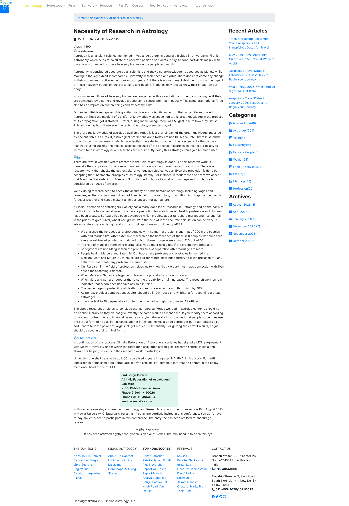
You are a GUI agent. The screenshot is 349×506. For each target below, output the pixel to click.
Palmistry (241, 145)
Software (88, 5)
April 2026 (242, 212)
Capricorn (80, 473)
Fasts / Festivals (246, 167)
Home (81, 18)
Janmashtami (199, 469)
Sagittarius (81, 469)
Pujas (72, 5)
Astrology (243, 130)
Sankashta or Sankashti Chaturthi (190, 464)
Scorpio (86, 464)
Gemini (96, 456)
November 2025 (246, 233)
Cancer (78, 460)
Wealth (240, 159)
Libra (77, 464)
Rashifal (124, 5)
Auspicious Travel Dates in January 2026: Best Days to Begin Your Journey (248, 102)
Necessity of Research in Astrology (119, 18)
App (197, 5)
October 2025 (244, 241)
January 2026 (244, 219)
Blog (133, 469)
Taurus (86, 456)
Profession (243, 188)
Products (106, 5)
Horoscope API (118, 469)
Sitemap (113, 473)
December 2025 (246, 226)
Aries (77, 456)
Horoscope (55, 5)
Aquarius (94, 473)
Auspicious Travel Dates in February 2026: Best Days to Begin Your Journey (248, 75)
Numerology (244, 123)
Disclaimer (115, 464)
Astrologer (181, 5)
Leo (86, 460)
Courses (138, 5)
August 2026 (243, 204)
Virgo (94, 460)
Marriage (241, 181)
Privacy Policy (122, 460)
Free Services (159, 5)
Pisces (78, 477)
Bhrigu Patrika (152, 482)
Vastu (239, 137)
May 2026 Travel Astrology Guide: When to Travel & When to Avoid (251, 59)
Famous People (246, 152)
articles (90, 18)
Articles (208, 5)
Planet (240, 174)
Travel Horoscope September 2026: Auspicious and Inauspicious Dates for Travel (249, 43)
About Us (114, 456)
